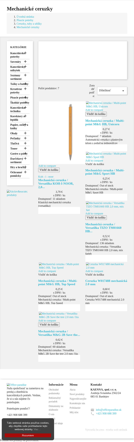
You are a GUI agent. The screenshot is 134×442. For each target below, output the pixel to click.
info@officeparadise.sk (108, 409)
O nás (51, 414)
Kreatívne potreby (16, 90)
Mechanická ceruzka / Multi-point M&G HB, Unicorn (104, 122)
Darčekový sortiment (16, 160)
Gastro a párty (19, 153)
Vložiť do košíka (49, 169)
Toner (13, 148)
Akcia (72, 389)
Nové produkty (77, 394)
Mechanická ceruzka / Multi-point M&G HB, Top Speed (57, 282)
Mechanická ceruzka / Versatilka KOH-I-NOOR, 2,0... (56, 183)
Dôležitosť (112, 91)
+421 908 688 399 (106, 413)
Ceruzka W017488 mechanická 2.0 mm (106, 282)
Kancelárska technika (17, 109)
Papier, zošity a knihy (19, 126)
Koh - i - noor (45, 176)
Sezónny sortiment (15, 77)
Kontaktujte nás (77, 403)
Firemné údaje (56, 423)
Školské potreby (19, 102)
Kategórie (18, 47)
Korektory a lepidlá (17, 118)
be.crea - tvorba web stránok (111, 429)
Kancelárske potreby (17, 55)
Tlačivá (14, 143)
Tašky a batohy (19, 83)
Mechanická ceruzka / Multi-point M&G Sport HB (104, 172)
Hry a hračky (18, 167)
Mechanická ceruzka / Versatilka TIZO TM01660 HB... (103, 227)
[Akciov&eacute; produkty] (20, 193)
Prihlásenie (75, 408)
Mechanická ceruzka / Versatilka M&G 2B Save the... (59, 333)
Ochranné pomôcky (16, 174)
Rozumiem (28, 435)
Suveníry (15, 61)
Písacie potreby (19, 97)
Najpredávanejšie (78, 398)
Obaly (13, 133)
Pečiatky (15, 138)
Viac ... (37, 429)
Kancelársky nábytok (17, 68)
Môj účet (74, 412)
